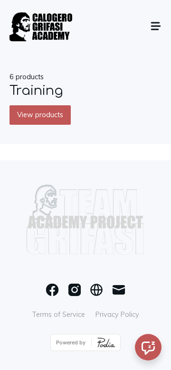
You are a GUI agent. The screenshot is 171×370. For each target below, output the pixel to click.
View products (40, 115)
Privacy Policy (117, 314)
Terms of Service (58, 314)
